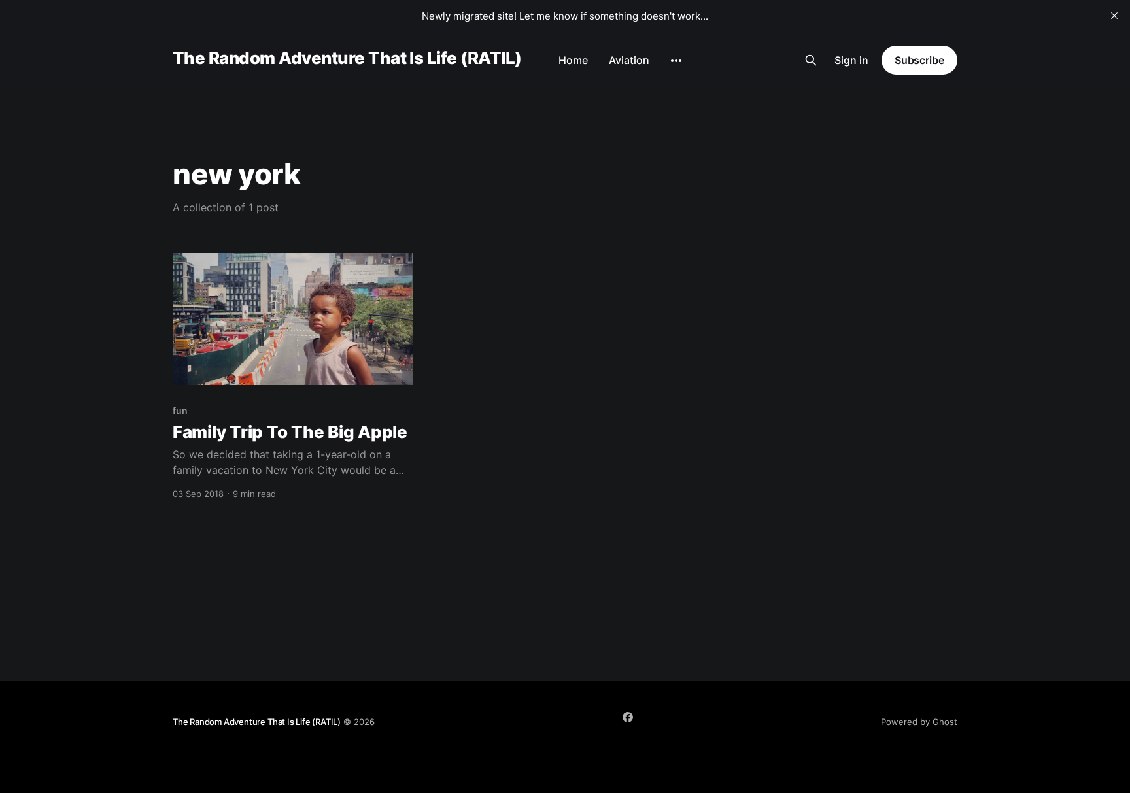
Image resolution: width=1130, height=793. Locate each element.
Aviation (629, 60)
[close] (1114, 15)
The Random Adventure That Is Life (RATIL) (347, 58)
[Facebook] (628, 717)
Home (573, 60)
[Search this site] (810, 60)
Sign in (851, 60)
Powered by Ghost (919, 722)
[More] (676, 61)
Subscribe (919, 60)
